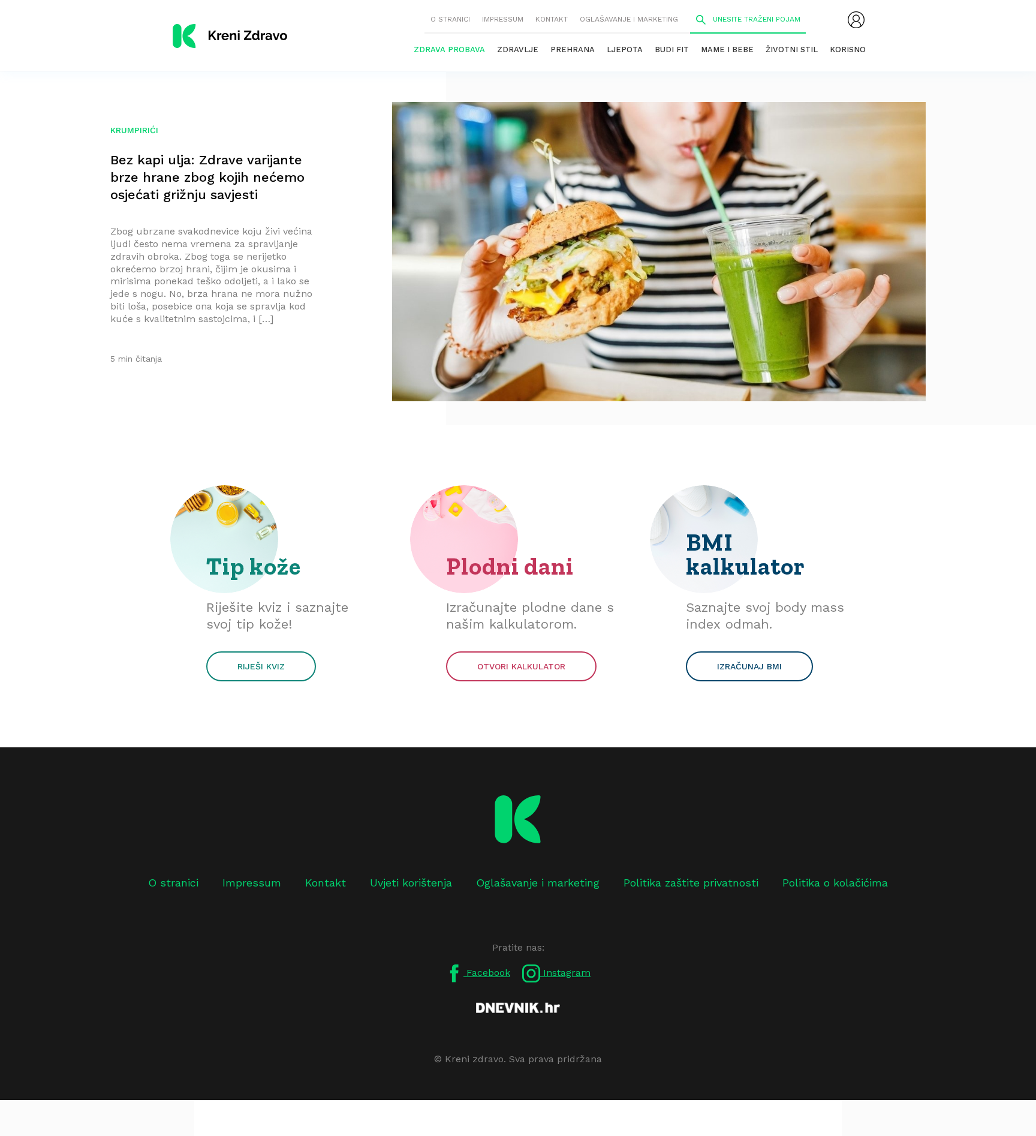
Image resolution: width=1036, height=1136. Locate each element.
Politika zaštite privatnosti (691, 882)
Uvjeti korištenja (411, 882)
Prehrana (572, 49)
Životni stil (792, 49)
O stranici (450, 19)
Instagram (565, 972)
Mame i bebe (727, 49)
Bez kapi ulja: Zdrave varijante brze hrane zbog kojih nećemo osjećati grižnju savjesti (207, 177)
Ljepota (625, 49)
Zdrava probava (449, 49)
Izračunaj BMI (749, 666)
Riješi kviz (261, 666)
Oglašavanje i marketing (629, 19)
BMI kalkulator (745, 554)
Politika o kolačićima (835, 882)
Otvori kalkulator (521, 666)
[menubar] (856, 19)
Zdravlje (517, 49)
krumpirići (134, 130)
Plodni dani (510, 566)
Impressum (502, 19)
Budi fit (672, 49)
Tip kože (253, 566)
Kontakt (551, 19)
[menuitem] (856, 19)
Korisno (848, 49)
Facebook (486, 972)
